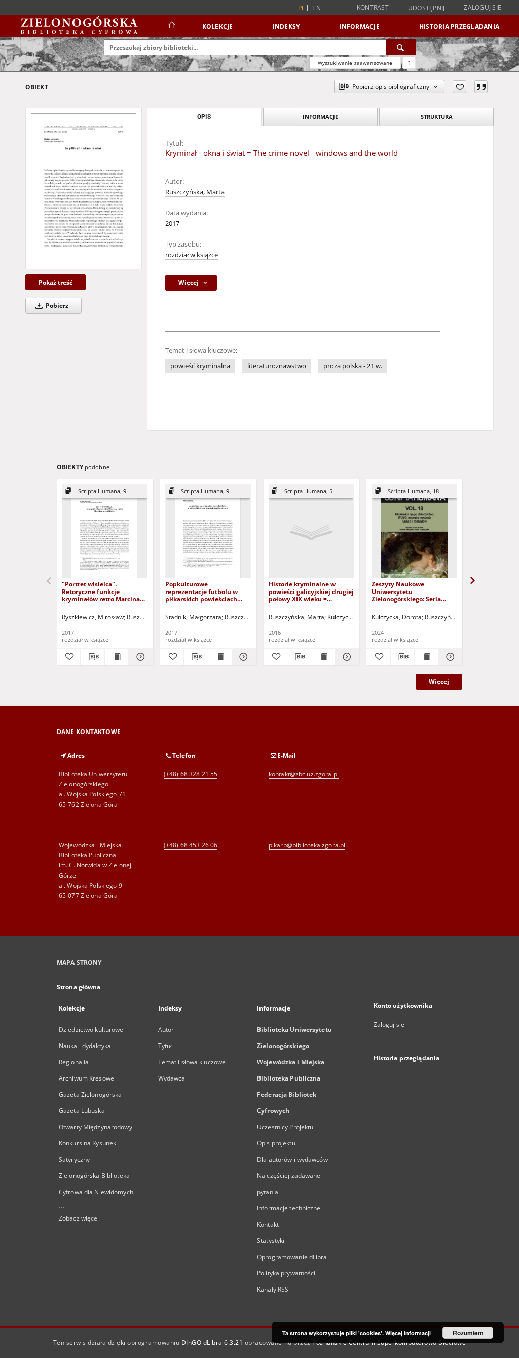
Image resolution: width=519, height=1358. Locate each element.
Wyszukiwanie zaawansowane (355, 62)
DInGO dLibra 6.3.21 (212, 1342)
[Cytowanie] (481, 86)
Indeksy (286, 26)
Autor (166, 1029)
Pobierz (56, 305)
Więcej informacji (408, 1333)
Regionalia (74, 1062)
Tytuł (165, 1045)
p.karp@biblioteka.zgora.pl (307, 845)
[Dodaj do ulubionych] (459, 86)
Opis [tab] (204, 116)
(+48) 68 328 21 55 (190, 774)
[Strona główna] (171, 26)
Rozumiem (468, 1332)
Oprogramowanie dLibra (292, 1256)
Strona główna (79, 987)
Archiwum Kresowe (86, 1078)
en (316, 8)
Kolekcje (217, 26)
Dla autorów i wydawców (292, 1159)
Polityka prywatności (286, 1273)
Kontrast (373, 7)
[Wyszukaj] (401, 47)
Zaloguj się (482, 7)
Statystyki (270, 1240)
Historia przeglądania (459, 26)
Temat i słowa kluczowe (192, 1062)
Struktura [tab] (437, 116)
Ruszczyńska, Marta (195, 192)
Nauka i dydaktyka (85, 1045)
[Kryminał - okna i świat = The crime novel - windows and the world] (83, 188)
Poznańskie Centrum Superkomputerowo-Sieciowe (389, 1342)
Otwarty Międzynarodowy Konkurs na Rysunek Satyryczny (95, 1143)
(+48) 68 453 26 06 (190, 845)
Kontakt (268, 1224)
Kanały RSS (272, 1289)
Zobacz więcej (79, 1218)
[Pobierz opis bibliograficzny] (92, 657)
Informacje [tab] (320, 116)
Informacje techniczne (289, 1208)
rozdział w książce (191, 255)
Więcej (439, 681)
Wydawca (172, 1078)
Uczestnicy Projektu (285, 1127)
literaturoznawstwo (276, 366)
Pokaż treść (55, 282)
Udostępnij (426, 8)
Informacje (359, 26)
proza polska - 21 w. (352, 366)
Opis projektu (276, 1143)
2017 (172, 223)
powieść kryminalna (200, 366)
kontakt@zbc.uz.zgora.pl (304, 774)
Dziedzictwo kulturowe (91, 1029)
